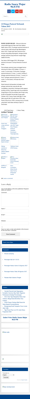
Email (3, 214)
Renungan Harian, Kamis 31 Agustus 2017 (15, 265)
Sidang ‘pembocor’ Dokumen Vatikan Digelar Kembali (5, 150)
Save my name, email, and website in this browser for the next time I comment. (15, 229)
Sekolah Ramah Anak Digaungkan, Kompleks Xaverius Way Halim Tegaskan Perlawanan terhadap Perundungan (13, 293)
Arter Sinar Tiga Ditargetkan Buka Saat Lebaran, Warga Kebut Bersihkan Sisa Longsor (13, 298)
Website (3, 220)
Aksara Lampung (9, 253)
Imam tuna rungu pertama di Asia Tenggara (5, 126)
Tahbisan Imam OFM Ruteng (14, 147)
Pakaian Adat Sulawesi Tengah (12, 277)
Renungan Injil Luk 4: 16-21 (11, 259)
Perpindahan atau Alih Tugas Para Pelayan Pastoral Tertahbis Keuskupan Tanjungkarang (14, 128)
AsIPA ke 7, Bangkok (4, 166)
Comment (4, 192)
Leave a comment (8, 178)
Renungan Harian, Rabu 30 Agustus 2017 (15, 271)
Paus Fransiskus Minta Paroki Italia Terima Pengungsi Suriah (13, 170)
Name (3, 208)
